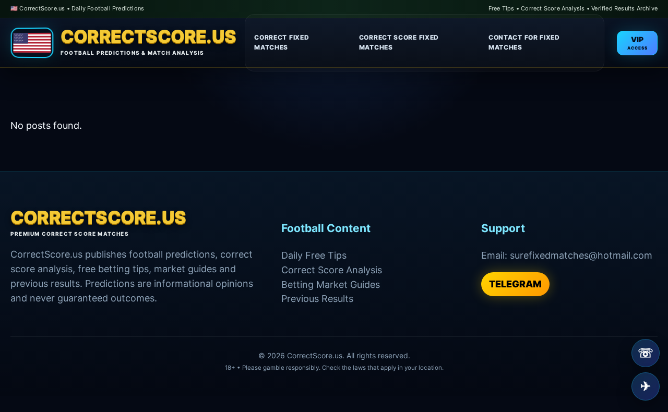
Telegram (515, 283)
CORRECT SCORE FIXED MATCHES (399, 42)
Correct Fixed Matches (281, 42)
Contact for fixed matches (524, 42)
